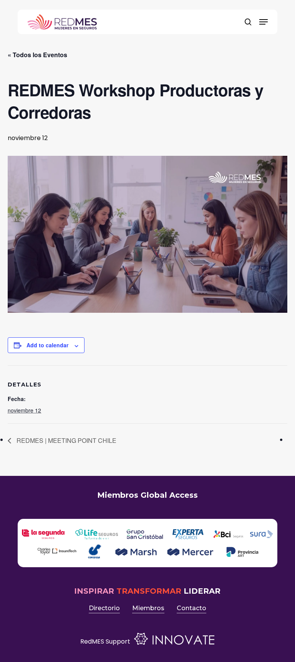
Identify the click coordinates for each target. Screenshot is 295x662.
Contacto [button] (191, 608)
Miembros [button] (148, 608)
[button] (263, 22)
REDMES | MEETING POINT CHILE (65, 440)
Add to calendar (47, 345)
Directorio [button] (104, 608)
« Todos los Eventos (37, 54)
